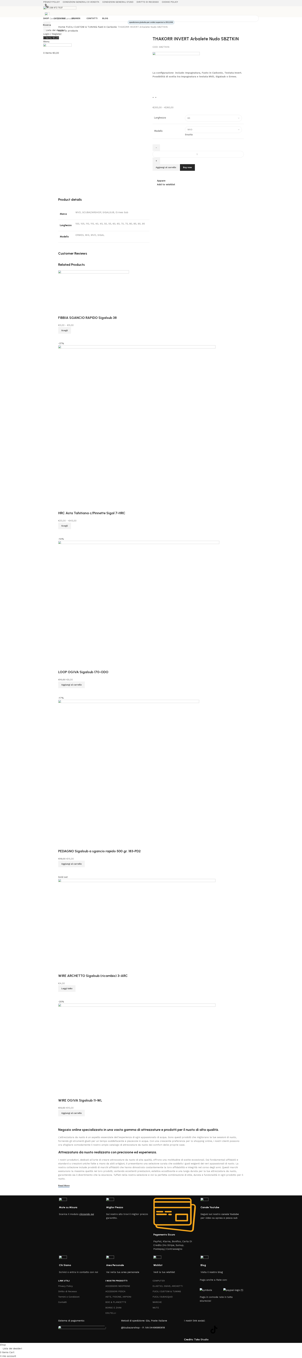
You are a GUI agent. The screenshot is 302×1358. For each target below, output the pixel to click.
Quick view (62, 533)
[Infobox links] (80, 1207)
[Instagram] (197, 1330)
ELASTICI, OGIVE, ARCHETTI (168, 1286)
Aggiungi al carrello (166, 167)
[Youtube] (205, 1330)
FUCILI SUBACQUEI (163, 1296)
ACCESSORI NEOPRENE (117, 1286)
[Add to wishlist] (62, 507)
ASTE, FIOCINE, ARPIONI (118, 1296)
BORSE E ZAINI (113, 1307)
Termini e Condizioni (68, 1296)
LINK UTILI (64, 1280)
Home (62, 27)
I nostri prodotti (116, 1280)
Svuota (189, 134)
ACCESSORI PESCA (115, 1291)
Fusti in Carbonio (108, 27)
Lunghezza (160, 117)
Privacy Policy (65, 1286)
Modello (158, 130)
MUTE (156, 1307)
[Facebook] (188, 1330)
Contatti (62, 1302)
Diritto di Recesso (67, 1291)
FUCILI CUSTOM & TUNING (82, 27)
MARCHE (157, 1302)
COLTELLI (110, 1313)
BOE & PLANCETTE (115, 1302)
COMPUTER (159, 1280)
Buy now (187, 167)
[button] (71, 685)
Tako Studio (201, 1339)
